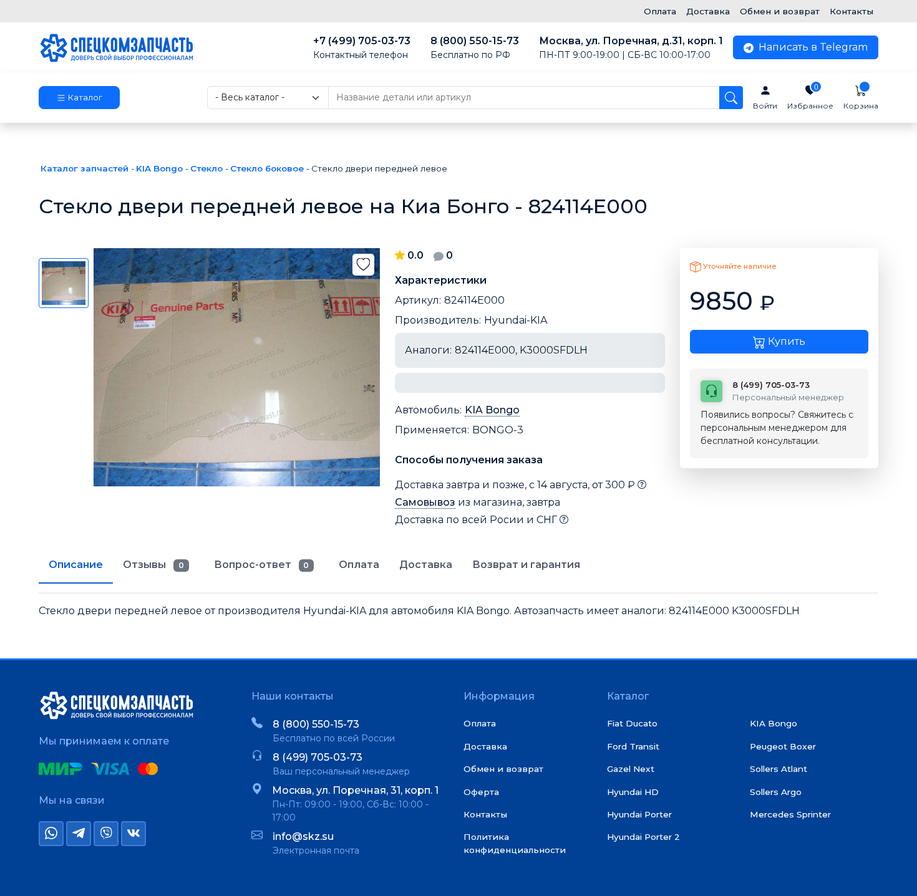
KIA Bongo (492, 410)
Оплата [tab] (359, 565)
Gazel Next (630, 769)
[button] (79, 98)
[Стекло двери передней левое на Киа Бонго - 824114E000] (237, 367)
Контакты (851, 11)
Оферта (481, 792)
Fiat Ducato (632, 723)
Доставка (708, 11)
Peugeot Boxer (783, 746)
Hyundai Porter (639, 814)
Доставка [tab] (425, 565)
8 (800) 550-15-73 (474, 47)
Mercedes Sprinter (790, 814)
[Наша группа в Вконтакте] (133, 833)
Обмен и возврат (780, 11)
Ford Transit (633, 746)
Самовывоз (425, 502)
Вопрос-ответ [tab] (261, 565)
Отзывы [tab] (153, 565)
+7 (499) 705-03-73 (361, 47)
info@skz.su (303, 836)
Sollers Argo (776, 792)
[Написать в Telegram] (78, 833)
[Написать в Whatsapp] (51, 833)
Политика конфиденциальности (514, 843)
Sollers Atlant (778, 769)
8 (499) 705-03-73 (317, 757)
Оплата (660, 11)
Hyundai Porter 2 (643, 837)
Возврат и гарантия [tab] (526, 565)
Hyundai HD (633, 792)
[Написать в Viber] (106, 833)
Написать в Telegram (812, 47)
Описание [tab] (76, 565)
